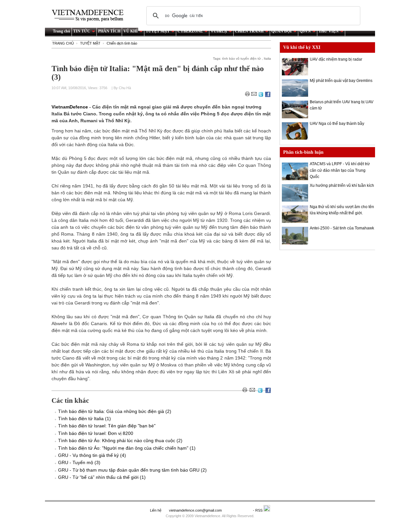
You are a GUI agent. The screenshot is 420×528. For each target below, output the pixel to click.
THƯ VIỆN (329, 31)
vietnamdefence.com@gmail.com (196, 510)
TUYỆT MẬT (158, 31)
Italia (267, 58)
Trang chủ (61, 31)
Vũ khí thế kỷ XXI (301, 47)
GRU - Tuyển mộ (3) (79, 462)
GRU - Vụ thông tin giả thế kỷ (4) (92, 455)
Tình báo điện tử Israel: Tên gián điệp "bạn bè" (107, 425)
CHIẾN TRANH (249, 31)
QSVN (305, 31)
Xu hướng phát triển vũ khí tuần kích (342, 185)
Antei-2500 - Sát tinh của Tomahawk (342, 228)
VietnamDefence (70, 106)
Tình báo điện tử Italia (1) (84, 418)
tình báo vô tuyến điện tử (241, 58)
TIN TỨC (81, 31)
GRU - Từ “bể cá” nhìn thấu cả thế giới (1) (102, 477)
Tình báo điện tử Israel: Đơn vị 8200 (95, 433)
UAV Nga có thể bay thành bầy (337, 123)
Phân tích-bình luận (303, 152)
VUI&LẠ (219, 31)
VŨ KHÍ (130, 31)
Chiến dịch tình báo (122, 43)
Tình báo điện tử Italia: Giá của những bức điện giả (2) (114, 411)
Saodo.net (237, 510)
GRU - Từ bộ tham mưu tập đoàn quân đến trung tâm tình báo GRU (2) (132, 470)
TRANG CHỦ (63, 43)
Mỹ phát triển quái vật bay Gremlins (341, 80)
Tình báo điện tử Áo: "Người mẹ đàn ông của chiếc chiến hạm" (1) (127, 448)
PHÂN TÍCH (109, 31)
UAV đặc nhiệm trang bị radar (336, 59)
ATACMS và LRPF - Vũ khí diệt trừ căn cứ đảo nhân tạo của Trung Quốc (340, 170)
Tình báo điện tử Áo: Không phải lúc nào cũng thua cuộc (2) (120, 440)
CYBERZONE (190, 31)
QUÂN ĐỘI (281, 31)
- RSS (258, 510)
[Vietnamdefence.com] (90, 15)
